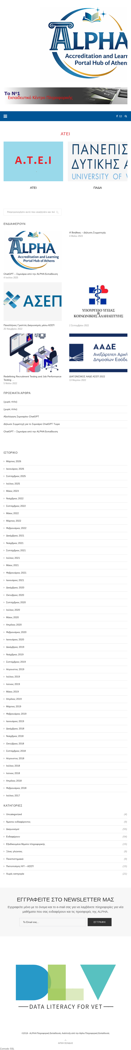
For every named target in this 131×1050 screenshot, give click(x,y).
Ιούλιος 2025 (13, 483)
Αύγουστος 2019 (15, 669)
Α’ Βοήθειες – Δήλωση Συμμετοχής (87, 232)
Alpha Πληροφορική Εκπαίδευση (94, 1033)
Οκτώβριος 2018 (15, 743)
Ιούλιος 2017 (13, 795)
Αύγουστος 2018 (15, 758)
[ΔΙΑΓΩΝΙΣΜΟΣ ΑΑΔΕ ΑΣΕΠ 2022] (98, 353)
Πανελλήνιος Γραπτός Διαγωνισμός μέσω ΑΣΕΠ (29, 325)
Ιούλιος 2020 (13, 609)
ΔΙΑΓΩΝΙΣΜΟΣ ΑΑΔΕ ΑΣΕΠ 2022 (87, 376)
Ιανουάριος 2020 (15, 639)
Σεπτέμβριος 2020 (16, 602)
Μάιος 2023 (12, 491)
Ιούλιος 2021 (13, 558)
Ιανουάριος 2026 (15, 468)
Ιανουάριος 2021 (15, 580)
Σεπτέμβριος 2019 (16, 661)
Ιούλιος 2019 (13, 676)
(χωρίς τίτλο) (10, 401)
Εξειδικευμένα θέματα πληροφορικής (66, 844)
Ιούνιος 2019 (13, 684)
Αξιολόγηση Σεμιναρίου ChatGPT (21, 416)
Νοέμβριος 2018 (15, 736)
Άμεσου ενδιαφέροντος (66, 821)
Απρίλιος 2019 (14, 699)
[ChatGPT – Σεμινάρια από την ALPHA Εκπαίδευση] (33, 250)
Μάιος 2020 (12, 617)
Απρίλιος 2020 (14, 624)
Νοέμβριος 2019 (15, 654)
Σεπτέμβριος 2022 (16, 506)
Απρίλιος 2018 (14, 780)
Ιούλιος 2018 (13, 765)
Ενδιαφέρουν (66, 836)
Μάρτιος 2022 (13, 520)
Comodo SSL (7, 1048)
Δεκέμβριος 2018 (15, 728)
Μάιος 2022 (12, 513)
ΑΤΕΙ (33, 187)
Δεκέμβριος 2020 (15, 587)
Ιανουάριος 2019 (15, 721)
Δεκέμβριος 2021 (15, 535)
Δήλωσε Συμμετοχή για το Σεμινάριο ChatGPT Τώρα (32, 424)
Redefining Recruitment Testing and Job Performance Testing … (32, 378)
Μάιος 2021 (12, 565)
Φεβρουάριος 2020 (16, 632)
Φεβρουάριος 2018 (16, 788)
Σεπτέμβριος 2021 (16, 550)
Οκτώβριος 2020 (15, 595)
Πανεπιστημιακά (66, 859)
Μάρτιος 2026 (13, 461)
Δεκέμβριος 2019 (15, 647)
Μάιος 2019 (12, 691)
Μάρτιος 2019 (13, 706)
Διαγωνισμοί (66, 829)
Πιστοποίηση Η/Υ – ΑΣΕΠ (66, 866)
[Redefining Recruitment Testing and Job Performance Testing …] (33, 353)
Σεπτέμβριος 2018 (16, 751)
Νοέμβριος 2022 (15, 498)
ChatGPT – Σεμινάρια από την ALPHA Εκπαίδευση (31, 274)
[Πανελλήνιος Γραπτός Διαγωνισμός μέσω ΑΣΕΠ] (33, 301)
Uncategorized (66, 814)
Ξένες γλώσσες (66, 851)
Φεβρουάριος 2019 (16, 713)
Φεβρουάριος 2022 (16, 528)
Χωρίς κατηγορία (66, 873)
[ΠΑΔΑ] (97, 161)
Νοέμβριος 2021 (15, 543)
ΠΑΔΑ (97, 187)
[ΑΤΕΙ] (33, 161)
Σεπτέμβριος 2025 (16, 476)
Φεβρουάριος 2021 (16, 572)
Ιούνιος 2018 (13, 773)
